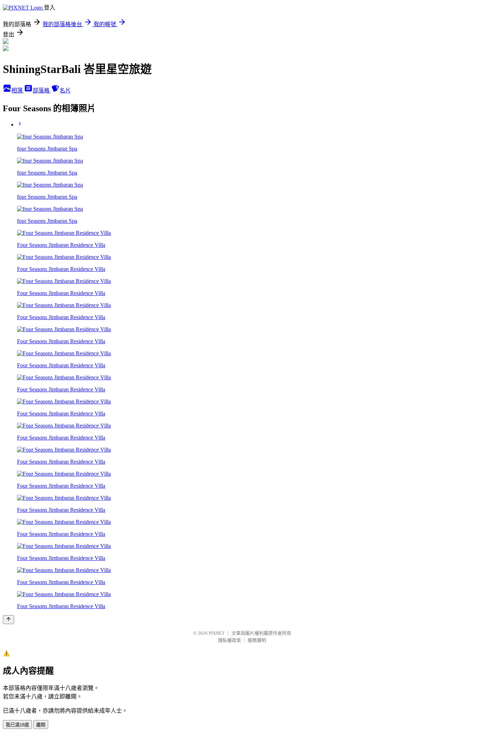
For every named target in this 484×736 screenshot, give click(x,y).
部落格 (42, 90)
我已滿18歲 (17, 724)
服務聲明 (257, 640)
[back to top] (8, 619)
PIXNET (217, 633)
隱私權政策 (229, 640)
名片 (65, 90)
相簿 (17, 90)
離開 (40, 724)
